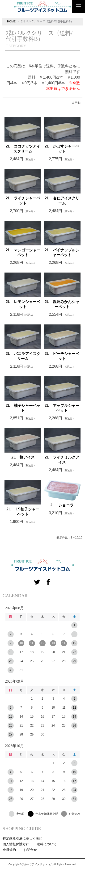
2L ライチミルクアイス (62, 459)
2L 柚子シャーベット (23, 407)
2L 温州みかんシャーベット (62, 304)
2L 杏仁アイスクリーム (62, 200)
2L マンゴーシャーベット (23, 252)
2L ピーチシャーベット (62, 356)
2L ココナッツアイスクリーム (23, 148)
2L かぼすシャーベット (62, 148)
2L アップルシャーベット (62, 407)
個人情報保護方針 (16, 844)
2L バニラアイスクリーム (23, 356)
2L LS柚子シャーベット (22, 511)
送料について (47, 844)
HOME (11, 21)
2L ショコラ (62, 505)
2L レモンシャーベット (23, 304)
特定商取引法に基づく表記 (22, 838)
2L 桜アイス (23, 457)
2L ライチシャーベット (23, 200)
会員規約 (9, 849)
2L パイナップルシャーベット (62, 252)
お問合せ (30, 849)
